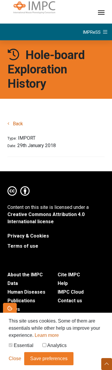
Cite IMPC (69, 275)
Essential (23, 345)
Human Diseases (26, 292)
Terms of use (22, 246)
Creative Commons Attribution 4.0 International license (46, 218)
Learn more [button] (47, 335)
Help (63, 283)
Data (12, 283)
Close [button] (15, 358)
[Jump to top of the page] (106, 364)
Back (17, 124)
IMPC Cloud (71, 292)
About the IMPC (25, 275)
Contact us (70, 300)
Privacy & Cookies (28, 236)
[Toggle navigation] (101, 12)
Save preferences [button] (48, 358)
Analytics (56, 345)
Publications (21, 300)
